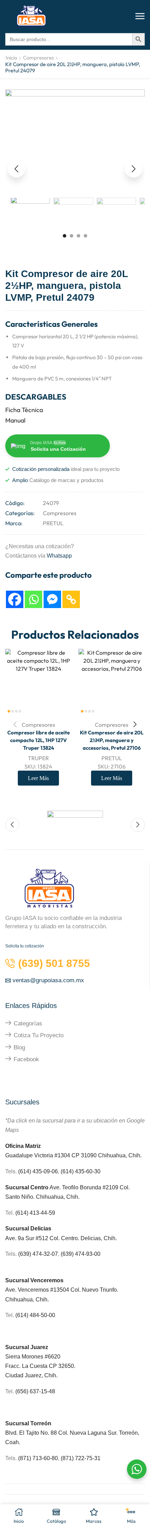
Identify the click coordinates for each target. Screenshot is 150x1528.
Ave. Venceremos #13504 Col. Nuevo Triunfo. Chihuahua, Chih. (61, 1289)
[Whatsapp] (33, 599)
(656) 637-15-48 (35, 1391)
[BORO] (75, 821)
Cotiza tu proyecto (38, 1035)
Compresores (38, 57)
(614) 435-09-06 (38, 1171)
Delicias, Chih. (99, 1238)
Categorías (28, 1023)
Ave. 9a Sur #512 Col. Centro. (43, 1238)
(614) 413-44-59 (35, 1213)
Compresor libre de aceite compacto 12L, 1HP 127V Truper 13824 (38, 740)
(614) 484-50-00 (36, 1315)
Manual (15, 420)
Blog (19, 1047)
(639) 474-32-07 (38, 1254)
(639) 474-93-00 (80, 1254)
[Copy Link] (71, 599)
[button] (140, 16)
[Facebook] (14, 599)
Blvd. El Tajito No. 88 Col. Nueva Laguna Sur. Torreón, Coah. (72, 1432)
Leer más (38, 778)
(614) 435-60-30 (80, 1171)
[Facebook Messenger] (52, 599)
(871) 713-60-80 (38, 1458)
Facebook (26, 1059)
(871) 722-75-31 (80, 1458)
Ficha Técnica (24, 410)
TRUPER (38, 758)
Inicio (11, 57)
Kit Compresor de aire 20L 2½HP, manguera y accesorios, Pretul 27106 (111, 740)
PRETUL (53, 523)
